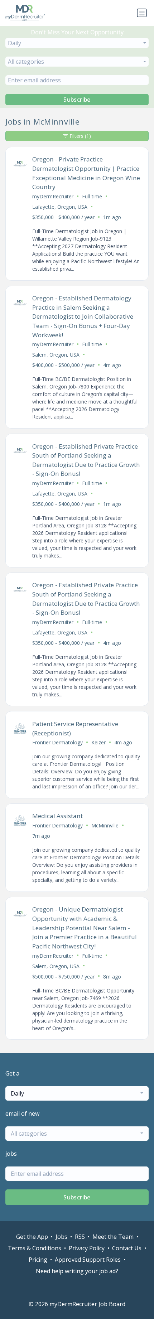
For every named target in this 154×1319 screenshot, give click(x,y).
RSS (80, 1237)
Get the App (32, 1237)
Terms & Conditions (34, 1248)
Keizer (98, 742)
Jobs (61, 1237)
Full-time (92, 196)
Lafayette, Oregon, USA (59, 206)
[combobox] (77, 43)
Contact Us (126, 1248)
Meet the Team (113, 1237)
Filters (80, 135)
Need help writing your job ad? (77, 1271)
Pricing (38, 1260)
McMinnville (105, 825)
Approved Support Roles (88, 1260)
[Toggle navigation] (142, 13)
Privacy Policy (87, 1248)
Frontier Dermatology (57, 742)
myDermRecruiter (52, 196)
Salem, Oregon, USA (56, 354)
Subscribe (77, 99)
